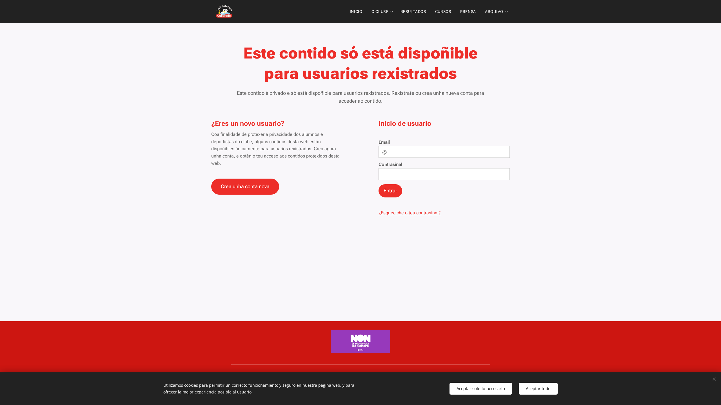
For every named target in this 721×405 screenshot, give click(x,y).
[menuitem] (357, 11)
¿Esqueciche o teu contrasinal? (410, 212)
